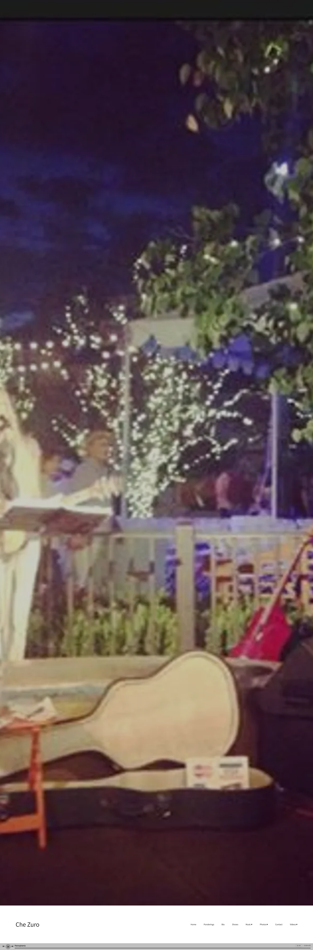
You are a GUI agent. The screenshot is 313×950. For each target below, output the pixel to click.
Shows (235, 924)
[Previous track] (3, 946)
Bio (223, 924)
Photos (263, 924)
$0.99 (299, 945)
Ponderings (209, 924)
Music (248, 924)
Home (193, 924)
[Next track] (12, 946)
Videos (293, 924)
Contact (278, 924)
